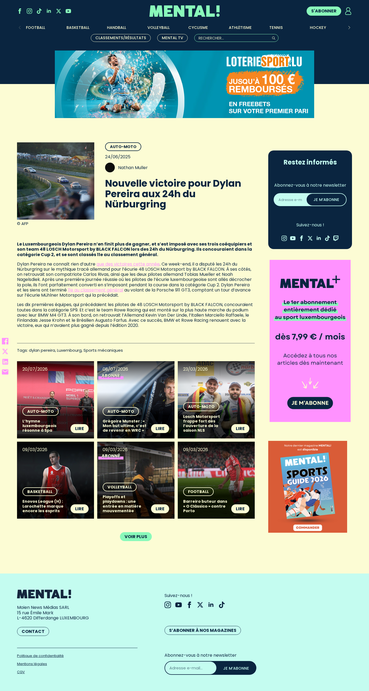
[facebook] (19, 11)
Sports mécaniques (103, 350)
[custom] (39, 11)
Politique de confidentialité (40, 655)
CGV (21, 672)
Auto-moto (123, 146)
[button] (349, 27)
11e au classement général (95, 290)
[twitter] (58, 11)
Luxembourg (69, 350)
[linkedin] (49, 11)
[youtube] (68, 11)
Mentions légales (32, 664)
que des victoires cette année (128, 264)
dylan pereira (42, 350)
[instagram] (29, 11)
